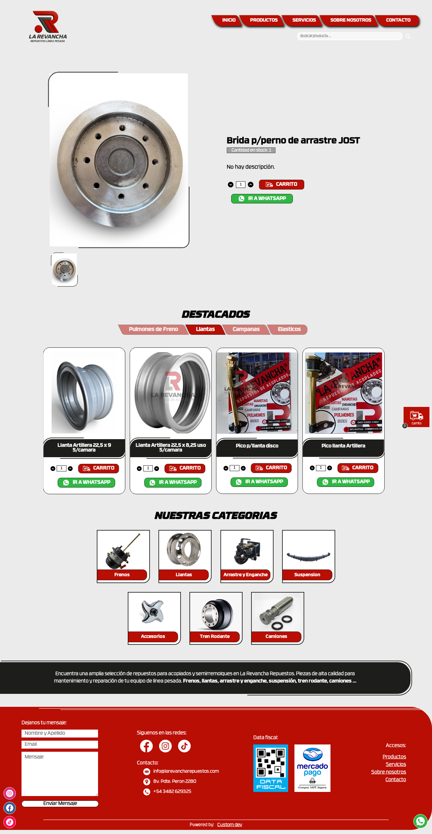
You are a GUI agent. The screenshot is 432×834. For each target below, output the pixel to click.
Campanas (246, 329)
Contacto (396, 780)
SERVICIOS (304, 20)
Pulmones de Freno (153, 329)
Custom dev (229, 825)
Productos (394, 757)
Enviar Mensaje (60, 803)
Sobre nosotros (388, 772)
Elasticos (289, 329)
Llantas (205, 329)
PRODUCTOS (264, 20)
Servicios (396, 764)
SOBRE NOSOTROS (350, 20)
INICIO (229, 20)
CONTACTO (398, 20)
